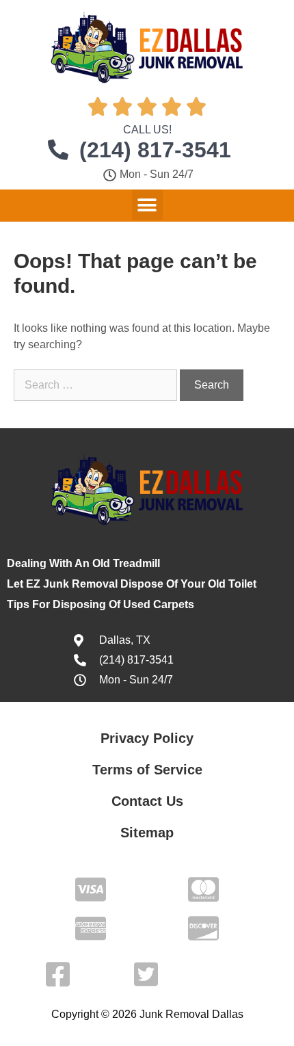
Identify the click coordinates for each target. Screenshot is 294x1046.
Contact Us (147, 801)
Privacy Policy (147, 738)
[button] (147, 204)
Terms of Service (147, 769)
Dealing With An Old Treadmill (83, 563)
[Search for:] (97, 385)
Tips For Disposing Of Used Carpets (100, 604)
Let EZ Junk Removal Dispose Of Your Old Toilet (131, 584)
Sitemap (147, 832)
